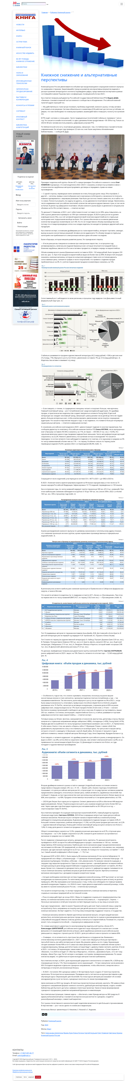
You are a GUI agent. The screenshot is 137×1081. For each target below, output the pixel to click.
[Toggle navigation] (121, 4)
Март (49, 1029)
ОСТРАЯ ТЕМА (21, 42)
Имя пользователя (23, 201)
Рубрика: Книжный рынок (60, 12)
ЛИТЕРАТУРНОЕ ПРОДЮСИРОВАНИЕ (24, 90)
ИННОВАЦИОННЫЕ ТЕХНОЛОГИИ (24, 82)
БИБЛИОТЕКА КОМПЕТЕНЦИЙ (22, 126)
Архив (19, 168)
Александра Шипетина (54, 1033)
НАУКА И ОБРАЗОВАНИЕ (22, 74)
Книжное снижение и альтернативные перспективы (79, 77)
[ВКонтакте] (43, 1014)
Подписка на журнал (26, 177)
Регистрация (23, 226)
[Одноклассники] (46, 1014)
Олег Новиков (102, 1033)
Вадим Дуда (68, 1033)
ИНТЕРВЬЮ (20, 30)
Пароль (19, 209)
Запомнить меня (24, 218)
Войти (19, 223)
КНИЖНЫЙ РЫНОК (23, 47)
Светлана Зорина (115, 1033)
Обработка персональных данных (23, 1072)
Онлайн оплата (19, 189)
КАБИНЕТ (31, 1077)
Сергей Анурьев (90, 1033)
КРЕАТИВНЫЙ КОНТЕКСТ (21, 118)
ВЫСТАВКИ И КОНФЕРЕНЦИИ (22, 98)
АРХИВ (38, 1077)
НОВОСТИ (20, 25)
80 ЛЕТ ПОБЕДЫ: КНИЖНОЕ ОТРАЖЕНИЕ (25, 60)
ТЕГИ (25, 1077)
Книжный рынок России (50, 1035)
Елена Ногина (78, 1033)
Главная (45, 12)
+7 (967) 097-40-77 (27, 1053)
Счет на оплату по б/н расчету (32, 187)
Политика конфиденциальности (22, 1070)
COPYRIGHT (20, 111)
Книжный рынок (54, 1021)
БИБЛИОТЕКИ (21, 67)
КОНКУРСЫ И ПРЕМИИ (25, 105)
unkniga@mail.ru (23, 1055)
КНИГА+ (19, 36)
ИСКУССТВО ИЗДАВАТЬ (25, 53)
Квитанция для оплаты (19, 186)
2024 (46, 1025)
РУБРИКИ (19, 1077)
